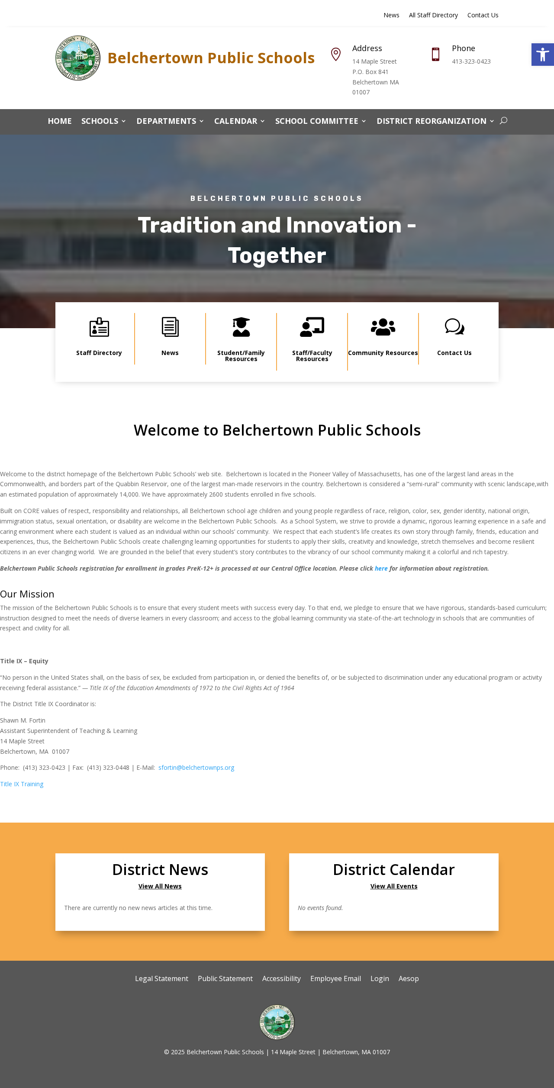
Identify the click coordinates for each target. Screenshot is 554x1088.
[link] (542, 54)
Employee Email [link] (335, 979)
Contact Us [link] (483, 15)
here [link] (381, 568)
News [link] (391, 15)
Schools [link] (99, 122)
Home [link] (60, 122)
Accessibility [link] (281, 979)
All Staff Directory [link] (433, 15)
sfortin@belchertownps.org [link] (196, 767)
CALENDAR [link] (235, 122)
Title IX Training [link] (21, 784)
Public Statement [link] (225, 979)
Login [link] (379, 979)
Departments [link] (166, 122)
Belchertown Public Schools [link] (211, 58)
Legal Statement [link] (161, 979)
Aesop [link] (409, 979)
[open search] (503, 120)
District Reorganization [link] (431, 122)
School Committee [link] (316, 122)
